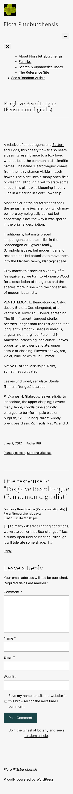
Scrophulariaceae (39, 453)
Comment (13, 592)
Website (10, 677)
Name (10, 638)
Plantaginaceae (14, 453)
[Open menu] (65, 36)
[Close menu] (7, 47)
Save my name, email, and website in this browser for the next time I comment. (37, 701)
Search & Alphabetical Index (41, 67)
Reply (8, 551)
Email (9, 657)
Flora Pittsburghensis (31, 24)
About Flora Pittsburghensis (41, 56)
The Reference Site (34, 72)
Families (25, 61)
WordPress (45, 779)
